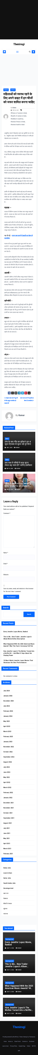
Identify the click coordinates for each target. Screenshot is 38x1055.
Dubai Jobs (7, 868)
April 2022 (6, 782)
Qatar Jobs (7, 878)
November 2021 (8, 808)
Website (5, 575)
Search (6, 607)
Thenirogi (19, 44)
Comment (6, 513)
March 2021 (7, 848)
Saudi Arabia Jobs (9, 883)
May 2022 (6, 777)
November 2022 (8, 747)
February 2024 (8, 711)
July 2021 (6, 828)
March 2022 (7, 787)
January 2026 (7, 696)
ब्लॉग (19, 1050)
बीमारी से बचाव (7, 903)
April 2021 (6, 843)
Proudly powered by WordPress (11, 1037)
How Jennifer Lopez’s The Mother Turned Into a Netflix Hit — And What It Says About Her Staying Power (18, 653)
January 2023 (7, 742)
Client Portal (17, 1041)
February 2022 (8, 792)
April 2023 (6, 726)
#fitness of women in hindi (19, 113)
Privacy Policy (13, 1046)
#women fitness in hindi (18, 122)
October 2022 (7, 752)
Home (5, 1041)
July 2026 (6, 691)
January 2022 (7, 798)
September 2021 (8, 818)
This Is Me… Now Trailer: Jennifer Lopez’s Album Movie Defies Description (17, 966)
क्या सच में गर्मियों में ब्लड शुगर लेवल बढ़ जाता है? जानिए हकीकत (18, 463)
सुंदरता (5, 909)
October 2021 (7, 813)
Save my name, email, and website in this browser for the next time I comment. (18, 590)
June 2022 (6, 772)
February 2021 (8, 854)
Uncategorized (8, 888)
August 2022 (7, 762)
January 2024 (7, 716)
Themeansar (32, 1037)
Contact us (25, 1041)
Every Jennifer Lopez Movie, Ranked (15, 632)
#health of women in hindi (18, 116)
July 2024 (6, 706)
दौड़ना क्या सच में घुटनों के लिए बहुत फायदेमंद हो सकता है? (11, 400)
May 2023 (6, 721)
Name (5, 553)
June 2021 (6, 833)
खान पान (5, 893)
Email (5, 564)
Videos (28, 1046)
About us (10, 1041)
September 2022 (8, 757)
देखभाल (6, 90)
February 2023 (8, 736)
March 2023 (7, 731)
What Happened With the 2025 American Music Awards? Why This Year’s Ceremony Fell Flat (19, 989)
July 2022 (6, 767)
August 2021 (7, 823)
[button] (29, 52)
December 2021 (8, 803)
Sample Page (22, 1046)
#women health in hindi (17, 124)
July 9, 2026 (10, 948)
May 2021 (6, 838)
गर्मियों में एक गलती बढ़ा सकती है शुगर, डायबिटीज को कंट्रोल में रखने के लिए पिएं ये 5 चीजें (18, 486)
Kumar (14, 107)
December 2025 (8, 701)
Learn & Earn (7, 873)
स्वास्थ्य (13, 90)
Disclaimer (31, 1041)
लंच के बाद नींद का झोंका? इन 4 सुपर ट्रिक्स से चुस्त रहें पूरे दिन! (18, 442)
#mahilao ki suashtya (17, 119)
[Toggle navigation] (17, 51)
